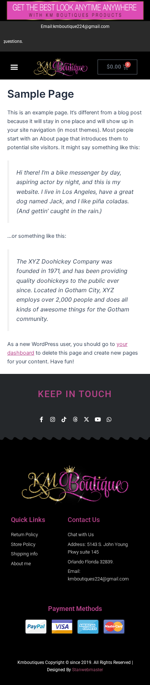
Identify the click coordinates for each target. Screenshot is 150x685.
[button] (14, 67)
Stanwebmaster (87, 669)
